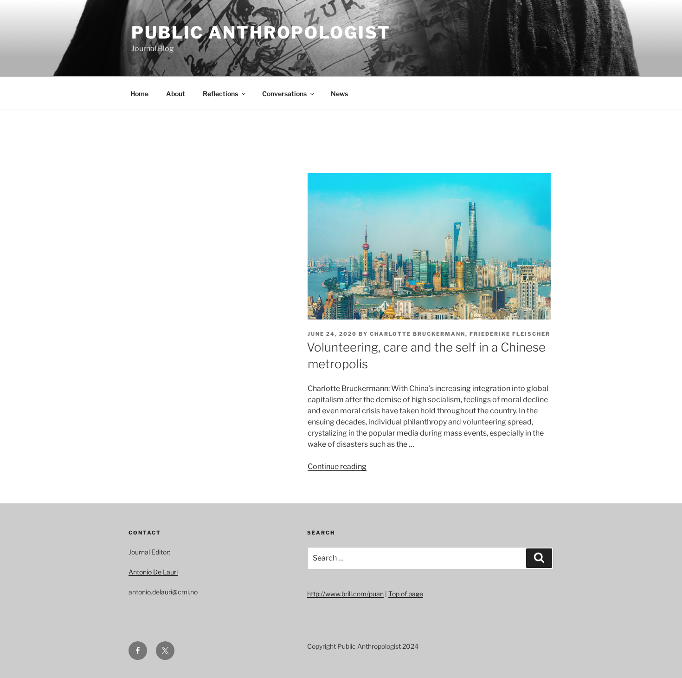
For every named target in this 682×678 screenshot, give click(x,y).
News (339, 94)
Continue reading (337, 466)
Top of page (405, 594)
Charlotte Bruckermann (417, 334)
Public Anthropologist (260, 32)
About (175, 94)
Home (139, 94)
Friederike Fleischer (510, 334)
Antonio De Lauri (153, 572)
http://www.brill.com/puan (345, 594)
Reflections (220, 94)
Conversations (284, 94)
